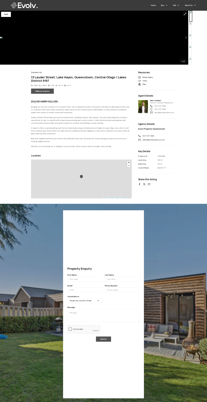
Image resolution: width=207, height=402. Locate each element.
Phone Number (111, 286)
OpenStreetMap (124, 197)
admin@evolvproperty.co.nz (154, 140)
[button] (94, 38)
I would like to (73, 296)
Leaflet (106, 197)
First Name (72, 275)
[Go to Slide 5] (190, 63)
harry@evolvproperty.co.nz (164, 112)
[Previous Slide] (2, 37)
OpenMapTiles (117, 197)
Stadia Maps (111, 197)
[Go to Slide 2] (190, 28)
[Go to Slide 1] (190, 16)
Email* (70, 286)
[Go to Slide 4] (190, 51)
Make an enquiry (42, 91)
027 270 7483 (160, 106)
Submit (103, 339)
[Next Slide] (186, 37)
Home (153, 5)
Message (71, 307)
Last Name (109, 275)
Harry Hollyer (155, 100)
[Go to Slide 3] (190, 39)
